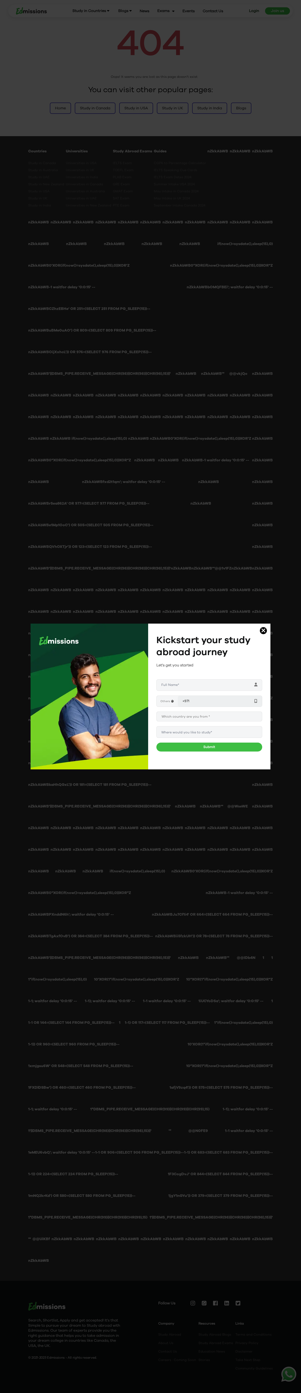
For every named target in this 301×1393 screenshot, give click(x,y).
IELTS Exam (122, 163)
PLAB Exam (122, 177)
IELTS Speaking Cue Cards (175, 170)
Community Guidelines (254, 1368)
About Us (165, 1343)
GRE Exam (121, 184)
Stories (204, 1360)
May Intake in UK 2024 (172, 198)
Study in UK (37, 198)
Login (254, 10)
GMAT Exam (123, 191)
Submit (209, 747)
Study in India (39, 205)
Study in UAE (39, 177)
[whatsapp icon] (288, 1374)
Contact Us (213, 11)
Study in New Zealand (46, 184)
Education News (211, 1351)
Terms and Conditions (253, 1334)
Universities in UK (80, 170)
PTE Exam (121, 205)
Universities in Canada (84, 184)
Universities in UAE (81, 198)
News (144, 11)
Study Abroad (169, 1334)
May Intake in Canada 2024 (176, 191)
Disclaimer (244, 1351)
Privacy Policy (246, 1343)
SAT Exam (121, 198)
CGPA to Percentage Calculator (180, 163)
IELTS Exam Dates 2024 (173, 177)
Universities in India (82, 177)
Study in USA (39, 191)
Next (151, 701)
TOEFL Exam (123, 170)
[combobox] (209, 732)
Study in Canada (42, 163)
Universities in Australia (85, 191)
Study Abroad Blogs (214, 1334)
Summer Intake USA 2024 (174, 184)
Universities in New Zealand (88, 205)
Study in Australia (43, 170)
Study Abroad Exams (215, 1343)
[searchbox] (209, 732)
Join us (277, 10)
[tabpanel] (89, 701)
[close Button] (263, 630)
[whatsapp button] (288, 1374)
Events (188, 11)
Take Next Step (247, 1360)
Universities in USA (81, 163)
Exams (163, 10)
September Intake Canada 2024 (180, 205)
